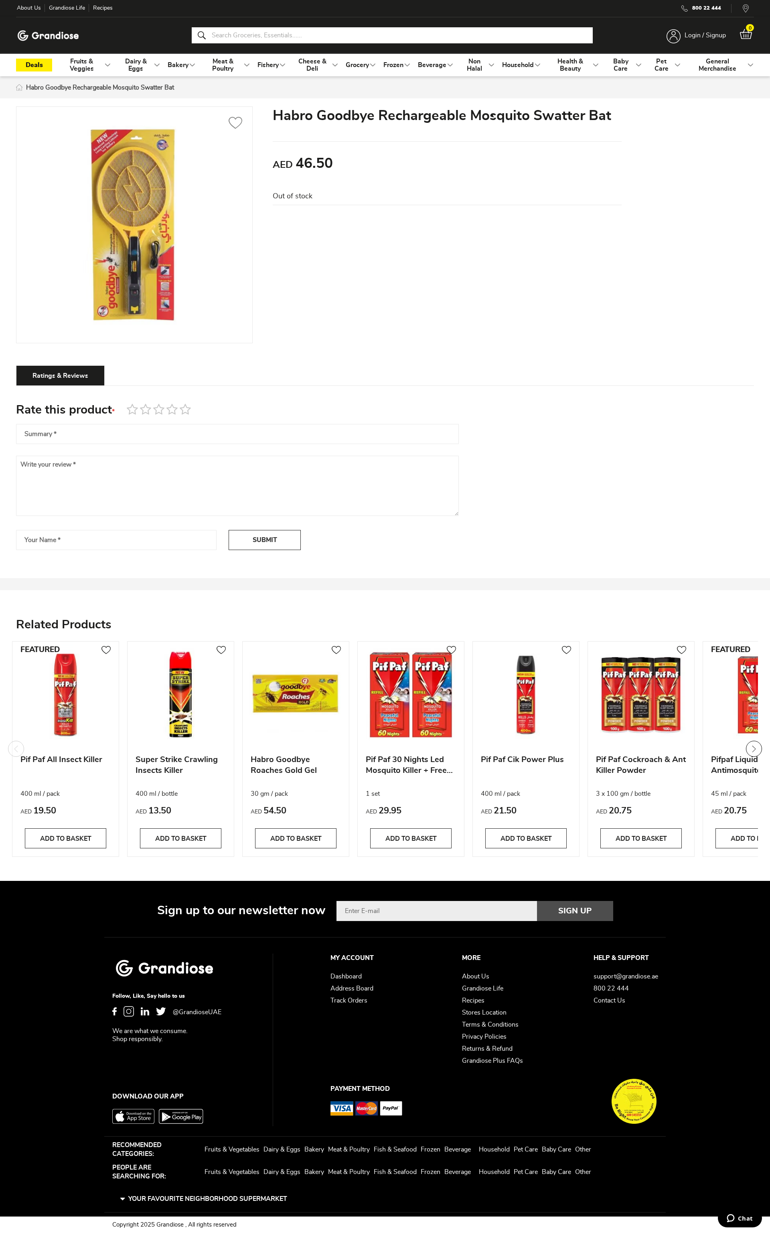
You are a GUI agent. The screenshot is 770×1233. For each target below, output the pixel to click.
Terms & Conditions (490, 1024)
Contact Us (609, 1000)
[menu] (385, 65)
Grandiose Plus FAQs (492, 1061)
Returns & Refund (487, 1049)
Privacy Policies (484, 1036)
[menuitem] (81, 65)
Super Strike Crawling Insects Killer (177, 765)
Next (754, 749)
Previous (16, 749)
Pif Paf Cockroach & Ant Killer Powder (641, 765)
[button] (236, 124)
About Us (29, 8)
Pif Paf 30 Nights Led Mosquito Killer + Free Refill (406, 766)
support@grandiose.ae (626, 976)
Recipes (103, 8)
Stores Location (484, 1012)
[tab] (60, 375)
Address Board (351, 988)
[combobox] (392, 35)
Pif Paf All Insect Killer (61, 760)
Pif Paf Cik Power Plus (522, 760)
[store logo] (48, 35)
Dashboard (346, 976)
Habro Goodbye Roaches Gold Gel (284, 765)
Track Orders (348, 1000)
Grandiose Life (67, 8)
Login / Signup (705, 35)
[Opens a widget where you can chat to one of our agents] (739, 1219)
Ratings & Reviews (60, 376)
